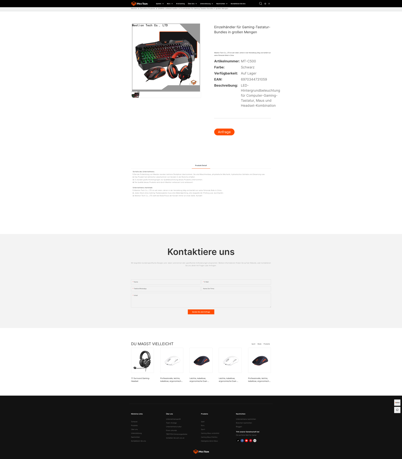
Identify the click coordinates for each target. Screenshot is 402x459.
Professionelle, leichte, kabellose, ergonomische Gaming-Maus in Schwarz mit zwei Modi (259, 380)
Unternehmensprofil (173, 419)
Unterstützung (136, 433)
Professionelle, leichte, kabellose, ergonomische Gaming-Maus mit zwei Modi (171, 380)
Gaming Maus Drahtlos (209, 437)
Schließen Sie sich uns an (175, 438)
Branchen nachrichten (244, 423)
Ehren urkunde (171, 430)
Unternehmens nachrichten (246, 419)
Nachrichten (135, 437)
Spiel (202, 422)
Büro (202, 425)
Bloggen (239, 427)
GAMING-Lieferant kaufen (168, 8)
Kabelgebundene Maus (209, 441)
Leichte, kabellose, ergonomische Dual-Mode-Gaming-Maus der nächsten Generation (229, 380)
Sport (253, 344)
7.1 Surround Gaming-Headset (140, 379)
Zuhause (134, 422)
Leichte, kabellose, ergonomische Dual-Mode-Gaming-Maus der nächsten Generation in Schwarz (200, 380)
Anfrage (224, 132)
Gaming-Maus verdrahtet (210, 433)
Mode (259, 344)
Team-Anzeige (171, 423)
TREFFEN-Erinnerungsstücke (176, 434)
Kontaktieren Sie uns (138, 441)
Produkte (267, 344)
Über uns (134, 429)
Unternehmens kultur (174, 427)
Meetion (134, 8)
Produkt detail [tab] (201, 165)
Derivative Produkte (147, 8)
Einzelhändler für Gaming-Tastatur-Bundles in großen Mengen (204, 8)
